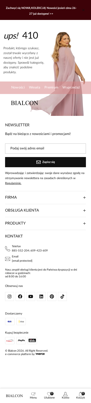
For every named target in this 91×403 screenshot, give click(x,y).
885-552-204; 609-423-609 (30, 250)
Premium (51, 87)
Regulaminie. (13, 183)
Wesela (34, 87)
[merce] (40, 354)
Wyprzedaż (71, 87)
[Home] (14, 395)
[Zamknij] (83, 10)
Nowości (18, 87)
